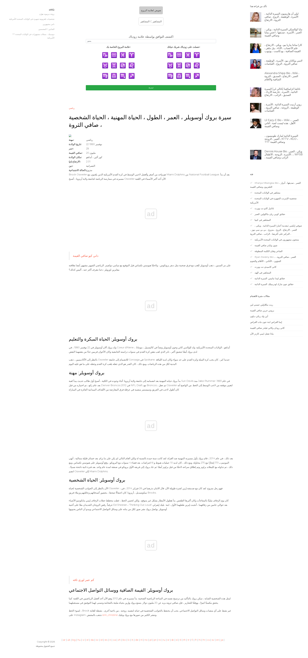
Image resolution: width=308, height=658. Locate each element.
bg (74, 639)
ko (124, 639)
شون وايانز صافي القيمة (265, 245)
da (92, 639)
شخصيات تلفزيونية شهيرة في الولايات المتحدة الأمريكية (31, 19)
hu (79, 639)
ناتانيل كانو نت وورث (264, 208)
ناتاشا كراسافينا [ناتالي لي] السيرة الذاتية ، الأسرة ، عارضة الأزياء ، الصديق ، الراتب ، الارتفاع (282, 91)
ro (159, 639)
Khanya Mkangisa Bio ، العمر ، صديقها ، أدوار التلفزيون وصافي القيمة (275, 184)
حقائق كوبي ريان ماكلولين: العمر (269, 214)
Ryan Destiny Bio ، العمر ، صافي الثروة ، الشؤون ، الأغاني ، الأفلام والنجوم (273, 259)
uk (68, 639)
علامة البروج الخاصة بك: (118, 46)
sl (177, 639)
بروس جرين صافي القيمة (262, 310)
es (106, 639)
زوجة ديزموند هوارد (46, 14)
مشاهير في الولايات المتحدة (267, 192)
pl (151, 639)
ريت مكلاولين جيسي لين (261, 304)
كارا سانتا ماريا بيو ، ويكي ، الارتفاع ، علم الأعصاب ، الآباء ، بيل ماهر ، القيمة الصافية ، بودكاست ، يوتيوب (283, 48)
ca (114, 639)
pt (155, 639)
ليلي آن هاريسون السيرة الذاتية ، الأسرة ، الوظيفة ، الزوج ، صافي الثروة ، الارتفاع (282, 16)
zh (119, 639)
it (110, 639)
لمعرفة (151, 88)
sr (168, 639)
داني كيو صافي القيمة (85, 255)
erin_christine (110, 614)
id (101, 639)
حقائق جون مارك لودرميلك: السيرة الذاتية (274, 284)
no (146, 639)
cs (208, 639)
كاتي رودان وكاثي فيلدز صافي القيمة (267, 328)
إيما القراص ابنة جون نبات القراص (266, 322)
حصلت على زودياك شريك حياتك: (183, 46)
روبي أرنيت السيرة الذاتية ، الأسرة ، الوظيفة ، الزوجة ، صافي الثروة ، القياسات (283, 107)
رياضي (72, 108)
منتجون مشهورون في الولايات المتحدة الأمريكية (276, 239)
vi (83, 639)
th (184, 639)
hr (204, 639)
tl (180, 639)
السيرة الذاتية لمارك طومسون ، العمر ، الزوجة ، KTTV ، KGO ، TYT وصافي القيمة (281, 138)
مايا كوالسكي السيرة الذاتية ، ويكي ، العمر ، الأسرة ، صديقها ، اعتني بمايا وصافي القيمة (283, 32)
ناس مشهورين (48, 24)
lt (132, 639)
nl (141, 639)
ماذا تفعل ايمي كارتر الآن (262, 333)
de (136, 639)
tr (188, 639)
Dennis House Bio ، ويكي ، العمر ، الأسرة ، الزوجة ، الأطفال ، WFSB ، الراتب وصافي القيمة (284, 154)
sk (172, 639)
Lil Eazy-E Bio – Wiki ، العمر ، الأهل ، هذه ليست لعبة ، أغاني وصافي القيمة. (282, 123)
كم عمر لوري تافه (83, 580)
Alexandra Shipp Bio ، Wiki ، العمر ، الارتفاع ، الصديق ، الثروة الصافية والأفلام (282, 76)
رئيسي (51, 9)
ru (164, 639)
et (217, 639)
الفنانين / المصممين (46, 29)
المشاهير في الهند (262, 272)
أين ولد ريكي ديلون (259, 316)
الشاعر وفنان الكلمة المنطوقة (268, 251)
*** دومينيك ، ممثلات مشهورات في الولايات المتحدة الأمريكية (33, 36)
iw (97, 639)
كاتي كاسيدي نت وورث (265, 266)
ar (64, 639)
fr (196, 639)
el (87, 639)
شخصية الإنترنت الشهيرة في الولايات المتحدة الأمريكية (273, 200)
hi (200, 639)
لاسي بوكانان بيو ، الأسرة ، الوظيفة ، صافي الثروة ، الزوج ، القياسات (283, 62)
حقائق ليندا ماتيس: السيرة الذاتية (269, 278)
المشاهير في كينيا (262, 219)
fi (192, 639)
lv (129, 639)
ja (222, 639)
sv (213, 639)
